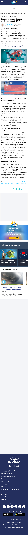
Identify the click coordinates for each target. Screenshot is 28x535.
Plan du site (22, 520)
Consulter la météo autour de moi (14, 46)
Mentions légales (7, 520)
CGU (13, 520)
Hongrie (10, 183)
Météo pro (4, 499)
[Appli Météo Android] (20, 514)
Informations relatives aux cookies (14, 522)
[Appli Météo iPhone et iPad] (8, 514)
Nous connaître (5, 481)
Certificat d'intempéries (8, 476)
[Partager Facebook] (11, 189)
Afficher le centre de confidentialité (14, 527)
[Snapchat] (12, 506)
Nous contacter (5, 486)
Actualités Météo (7, 13)
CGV (17, 520)
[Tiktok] (23, 506)
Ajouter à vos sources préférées (10, 28)
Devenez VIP (15, 238)
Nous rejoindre (5, 484)
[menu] (2, 2)
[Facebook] (4, 506)
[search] (25, 2)
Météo (1, 13)
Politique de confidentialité (8, 524)
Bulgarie (16, 183)
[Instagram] (16, 506)
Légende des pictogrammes (10, 489)
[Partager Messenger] (16, 189)
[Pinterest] (19, 506)
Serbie (23, 182)
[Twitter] (8, 506)
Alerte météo (5, 479)
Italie (19, 182)
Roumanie (4, 183)
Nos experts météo (7, 473)
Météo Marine (5, 497)
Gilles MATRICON (10, 24)
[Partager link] (22, 189)
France (24, 183)
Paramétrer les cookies (21, 524)
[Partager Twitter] (13, 189)
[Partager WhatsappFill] (19, 189)
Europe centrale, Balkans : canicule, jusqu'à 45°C (18, 13)
